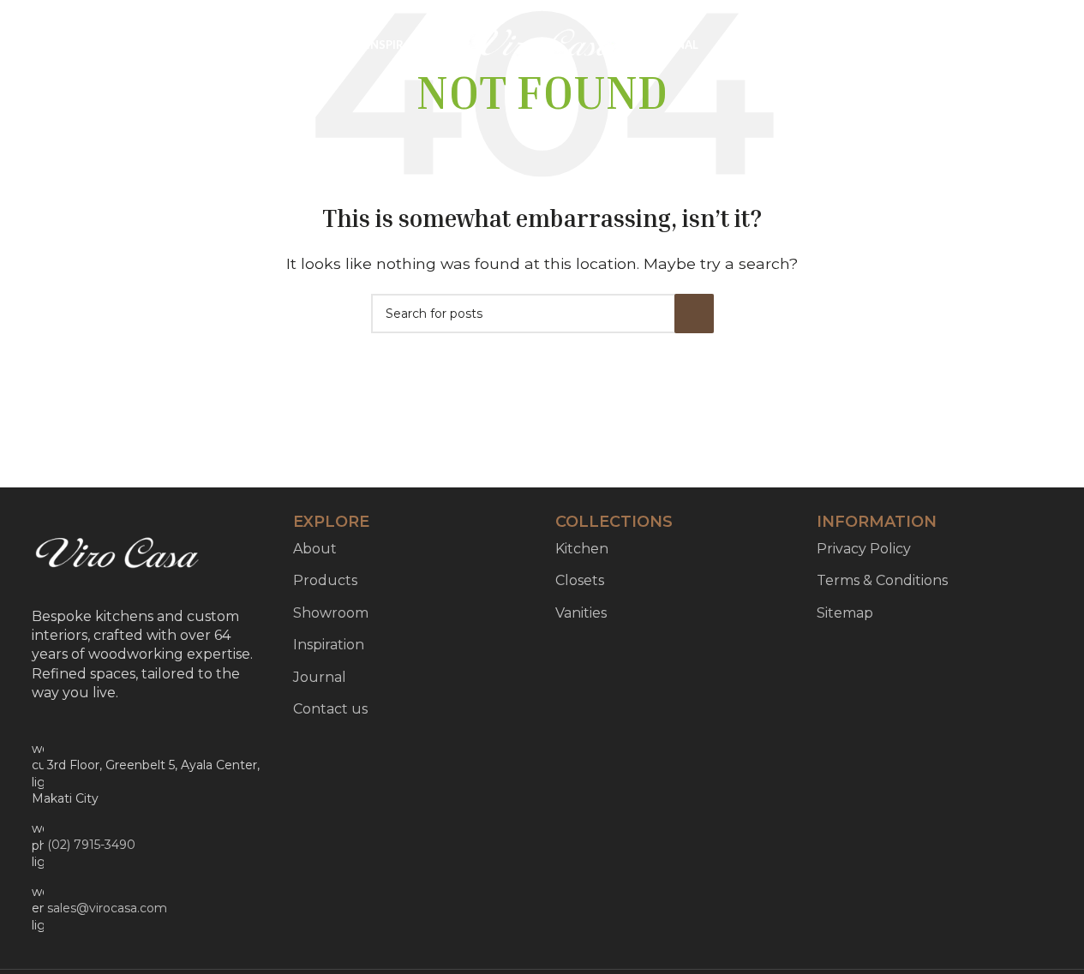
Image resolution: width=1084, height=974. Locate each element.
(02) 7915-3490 (91, 844)
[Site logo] (542, 44)
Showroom (330, 613)
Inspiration (328, 644)
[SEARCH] (694, 313)
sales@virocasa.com (107, 908)
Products (325, 580)
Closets (579, 580)
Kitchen (581, 549)
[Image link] (117, 555)
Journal (319, 677)
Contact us (330, 709)
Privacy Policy (864, 549)
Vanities (581, 613)
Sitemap (845, 613)
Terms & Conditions (882, 580)
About (315, 549)
